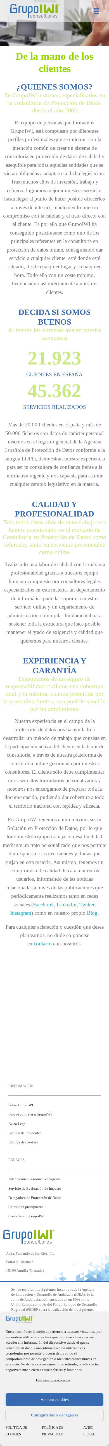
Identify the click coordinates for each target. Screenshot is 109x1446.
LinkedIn (67, 904)
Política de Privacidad (25, 1133)
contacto (43, 944)
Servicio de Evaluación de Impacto (34, 1189)
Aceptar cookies (55, 1399)
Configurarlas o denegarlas (54, 1415)
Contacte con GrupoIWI (26, 1216)
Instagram (20, 913)
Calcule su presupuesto (25, 1207)
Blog (92, 913)
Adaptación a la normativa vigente (34, 1179)
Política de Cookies (23, 1142)
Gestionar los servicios (53, 1380)
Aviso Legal (17, 1124)
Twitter (86, 904)
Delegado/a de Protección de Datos (34, 1198)
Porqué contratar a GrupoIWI (30, 1114)
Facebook (43, 904)
